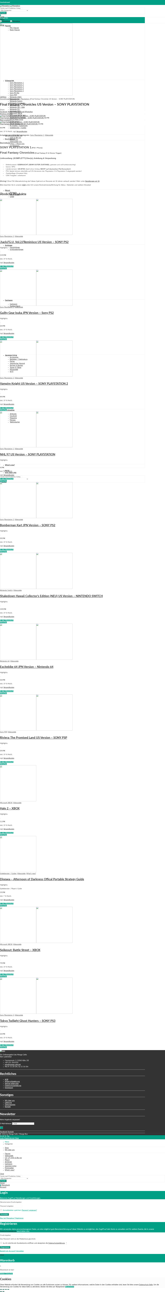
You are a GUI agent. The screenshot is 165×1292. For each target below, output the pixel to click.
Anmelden (4, 1214)
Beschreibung (5, 143)
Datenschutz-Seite (146, 1285)
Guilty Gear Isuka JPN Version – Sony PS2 (27, 313)
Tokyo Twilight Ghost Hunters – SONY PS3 (27, 1021)
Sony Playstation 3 (7, 1015)
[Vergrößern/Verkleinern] (1, 1289)
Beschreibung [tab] (10, 139)
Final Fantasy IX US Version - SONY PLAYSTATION (19, 124)
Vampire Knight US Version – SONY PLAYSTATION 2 (34, 383)
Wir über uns (10, 1101)
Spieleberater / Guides (8, 874)
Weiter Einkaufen (6, 1274)
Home (2, 99)
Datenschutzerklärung (13, 1086)
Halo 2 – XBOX (10, 808)
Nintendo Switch (6, 590)
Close (17, 1138)
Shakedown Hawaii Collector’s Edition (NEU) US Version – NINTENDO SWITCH (51, 596)
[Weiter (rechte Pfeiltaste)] (3, 1291)
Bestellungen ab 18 (92, 181)
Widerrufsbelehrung (12, 1081)
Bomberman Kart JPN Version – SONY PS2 (27, 525)
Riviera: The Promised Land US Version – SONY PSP (33, 737)
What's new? (31, 874)
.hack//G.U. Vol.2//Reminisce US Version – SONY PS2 (34, 242)
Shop (6, 99)
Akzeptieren (69, 1287)
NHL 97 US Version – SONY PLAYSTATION (27, 454)
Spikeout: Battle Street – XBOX (20, 950)
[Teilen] (6, 1289)
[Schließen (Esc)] (8, 1289)
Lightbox (3, 97)
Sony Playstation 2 (7, 236)
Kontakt (8, 1107)
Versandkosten (21, 131)
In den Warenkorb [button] (7, 266)
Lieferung (8, 1103)
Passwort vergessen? (29, 1210)
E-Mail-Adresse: (6, 1124)
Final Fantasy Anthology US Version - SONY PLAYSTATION (22, 118)
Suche (3, 13)
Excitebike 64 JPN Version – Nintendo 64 (26, 667)
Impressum (9, 1088)
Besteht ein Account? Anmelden (12, 1251)
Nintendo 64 (4, 661)
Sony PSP (3, 732)
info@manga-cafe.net (13, 1065)
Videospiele (12, 99)
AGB (24, 185)
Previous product (6, 114)
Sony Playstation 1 (24, 99)
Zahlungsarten (10, 1105)
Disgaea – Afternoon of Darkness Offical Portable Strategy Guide (42, 879)
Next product (5, 120)
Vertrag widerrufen (12, 1084)
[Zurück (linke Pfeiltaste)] (1, 1291)
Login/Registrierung (7, 1138)
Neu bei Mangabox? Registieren (12, 1218)
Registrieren (5, 1247)
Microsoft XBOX (6, 803)
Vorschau (3, 268)
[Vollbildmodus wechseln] (3, 1289)
